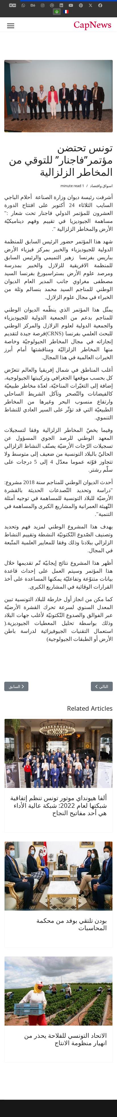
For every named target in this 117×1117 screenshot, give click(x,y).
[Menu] (10, 25)
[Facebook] (100, 5)
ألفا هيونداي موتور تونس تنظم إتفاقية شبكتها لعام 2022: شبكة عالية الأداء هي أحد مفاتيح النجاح (58, 805)
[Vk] (10, 5)
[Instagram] (42, 5)
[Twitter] (91, 5)
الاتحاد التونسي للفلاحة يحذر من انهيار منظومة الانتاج (65, 1039)
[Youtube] (71, 5)
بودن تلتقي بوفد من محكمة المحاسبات (71, 924)
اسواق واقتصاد (101, 185)
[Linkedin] (61, 5)
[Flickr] (14, 5)
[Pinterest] (81, 5)
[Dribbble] (52, 5)
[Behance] (33, 5)
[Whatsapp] (23, 5)
